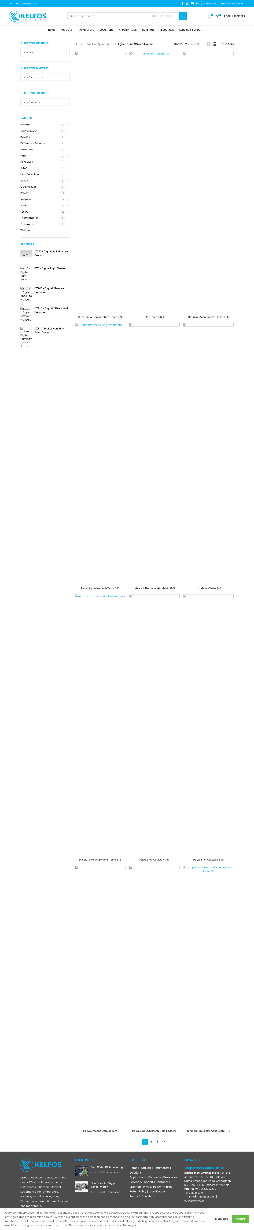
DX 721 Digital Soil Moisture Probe (51, 253)
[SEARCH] (183, 16)
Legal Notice (157, 1191)
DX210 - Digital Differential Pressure (51, 310)
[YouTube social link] (192, 3)
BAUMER (25, 124)
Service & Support (141, 1182)
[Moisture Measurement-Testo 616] (100, 725)
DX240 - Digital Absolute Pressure (49, 290)
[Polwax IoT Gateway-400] (154, 725)
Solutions (136, 1172)
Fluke (23, 155)
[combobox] (45, 52)
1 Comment (113, 1172)
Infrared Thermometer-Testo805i (154, 588)
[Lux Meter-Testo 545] (208, 454)
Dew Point (26, 137)
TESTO (24, 211)
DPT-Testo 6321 (154, 317)
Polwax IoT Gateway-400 (154, 859)
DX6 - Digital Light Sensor (50, 268)
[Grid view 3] (214, 44)
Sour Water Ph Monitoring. (107, 1167)
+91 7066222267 (204, 1189)
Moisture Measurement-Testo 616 (100, 859)
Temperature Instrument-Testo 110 (208, 1131)
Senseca (25, 199)
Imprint (167, 1187)
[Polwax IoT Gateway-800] (208, 725)
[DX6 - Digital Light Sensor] (26, 274)
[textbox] (45, 52)
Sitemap (135, 1187)
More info (222, 1219)
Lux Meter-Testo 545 (208, 588)
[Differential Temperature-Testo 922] (100, 183)
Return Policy (138, 1191)
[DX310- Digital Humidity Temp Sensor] (26, 337)
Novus (24, 180)
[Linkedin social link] (197, 3)
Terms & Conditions (143, 1196)
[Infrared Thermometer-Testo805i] (154, 454)
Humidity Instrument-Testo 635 (100, 588)
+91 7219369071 (193, 1193)
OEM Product (28, 186)
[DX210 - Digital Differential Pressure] (26, 314)
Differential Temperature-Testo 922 (100, 317)
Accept (240, 1219)
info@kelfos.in (206, 1196)
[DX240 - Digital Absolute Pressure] (26, 294)
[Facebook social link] (183, 3)
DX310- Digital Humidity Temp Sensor (49, 330)
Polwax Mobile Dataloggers (100, 1131)
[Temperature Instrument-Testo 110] (208, 997)
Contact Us (163, 1182)
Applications (138, 1177)
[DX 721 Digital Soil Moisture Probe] (26, 255)
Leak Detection (29, 174)
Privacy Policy (152, 1187)
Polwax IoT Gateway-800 (208, 859)
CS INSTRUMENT (29, 131)
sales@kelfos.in (194, 1200)
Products (146, 1168)
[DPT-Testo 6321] (154, 183)
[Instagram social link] (187, 3)
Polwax (24, 193)
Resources (170, 1177)
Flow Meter (27, 149)
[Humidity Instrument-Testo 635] (100, 454)
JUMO (23, 168)
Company (154, 1177)
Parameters (161, 1168)
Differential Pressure (32, 143)
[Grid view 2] (208, 44)
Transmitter (27, 224)
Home (79, 44)
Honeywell (26, 162)
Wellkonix (26, 230)
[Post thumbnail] (81, 1171)
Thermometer (29, 218)
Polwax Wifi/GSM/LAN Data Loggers (154, 1131)
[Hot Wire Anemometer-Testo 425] (208, 183)
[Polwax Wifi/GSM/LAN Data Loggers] (154, 997)
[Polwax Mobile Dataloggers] (100, 997)
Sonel (23, 205)
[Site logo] (27, 16)
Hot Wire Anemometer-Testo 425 (208, 317)
